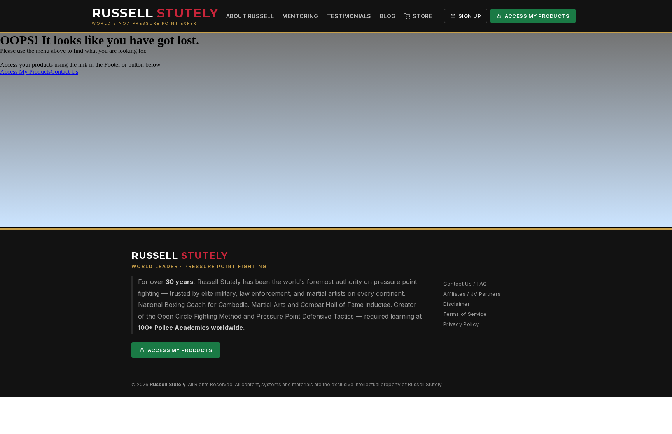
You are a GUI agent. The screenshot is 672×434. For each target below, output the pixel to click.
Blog (388, 16)
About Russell (250, 16)
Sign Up (469, 16)
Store (422, 16)
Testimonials (349, 16)
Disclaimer (456, 304)
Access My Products (537, 16)
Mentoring (300, 16)
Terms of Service (465, 314)
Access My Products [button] (25, 71)
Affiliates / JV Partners (471, 294)
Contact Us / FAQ (465, 284)
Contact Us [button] (64, 71)
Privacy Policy (461, 324)
